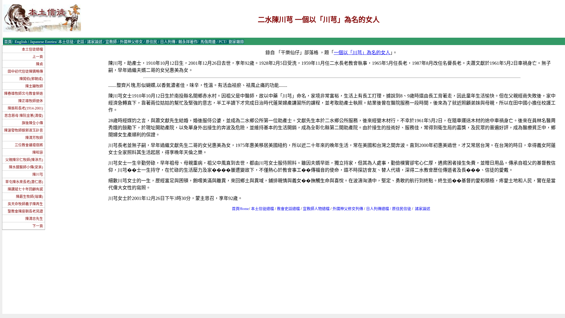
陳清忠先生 (34, 219)
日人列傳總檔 (377, 208)
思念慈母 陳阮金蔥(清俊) (23, 116)
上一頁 (37, 57)
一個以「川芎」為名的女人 (362, 52)
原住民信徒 (401, 208)
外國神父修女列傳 (348, 208)
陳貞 (39, 64)
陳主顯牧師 (34, 86)
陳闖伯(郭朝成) (31, 79)
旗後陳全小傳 (32, 123)
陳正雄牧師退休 (30, 101)
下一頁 (37, 226)
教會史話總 (286, 208)
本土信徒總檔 (32, 49)
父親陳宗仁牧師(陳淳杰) (24, 160)
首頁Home (240, 208)
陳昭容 (37, 152)
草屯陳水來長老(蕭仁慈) (24, 182)
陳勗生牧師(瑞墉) (29, 197)
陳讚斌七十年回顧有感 (25, 189)
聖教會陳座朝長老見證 (25, 211)
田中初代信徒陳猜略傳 (25, 71)
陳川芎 (37, 175)
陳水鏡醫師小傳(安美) (26, 167)
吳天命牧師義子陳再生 (25, 204)
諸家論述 (422, 208)
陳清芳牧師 (34, 138)
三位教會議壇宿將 (29, 145)
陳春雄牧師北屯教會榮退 (23, 94)
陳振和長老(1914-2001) (25, 108)
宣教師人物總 (314, 208)
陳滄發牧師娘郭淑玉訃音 (23, 130)
